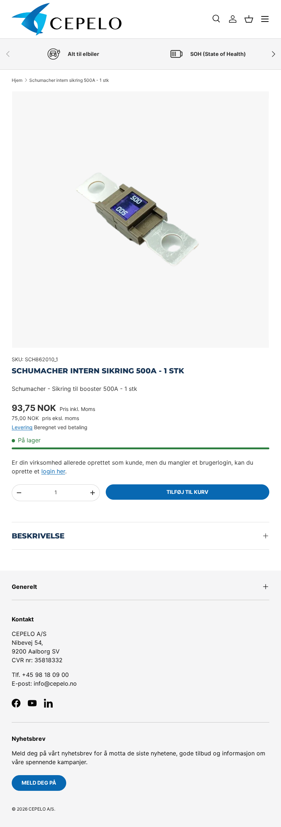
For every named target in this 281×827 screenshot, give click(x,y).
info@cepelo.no (55, 683)
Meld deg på (39, 783)
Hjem (17, 80)
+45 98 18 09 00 (45, 674)
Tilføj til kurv (187, 492)
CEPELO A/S (41, 809)
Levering (22, 427)
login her (53, 471)
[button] (249, 19)
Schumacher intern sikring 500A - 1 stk (69, 80)
